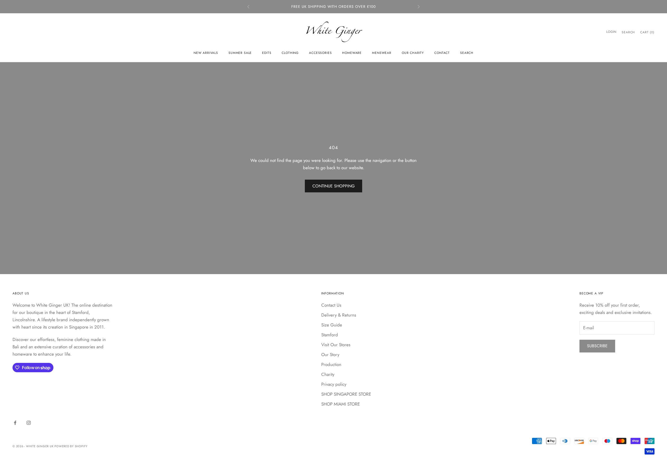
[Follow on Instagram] (28, 422)
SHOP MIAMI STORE (340, 404)
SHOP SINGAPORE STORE (346, 394)
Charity (327, 374)
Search (466, 53)
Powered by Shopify (71, 446)
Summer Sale (240, 53)
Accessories (320, 53)
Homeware (352, 53)
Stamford (329, 335)
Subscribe (597, 346)
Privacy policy (333, 384)
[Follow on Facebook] (15, 422)
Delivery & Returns (338, 315)
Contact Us (331, 305)
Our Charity (413, 53)
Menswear (381, 53)
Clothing (290, 53)
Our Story (330, 354)
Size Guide (331, 325)
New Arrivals (206, 53)
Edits (266, 53)
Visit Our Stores (335, 345)
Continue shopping (333, 186)
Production (331, 364)
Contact (442, 53)
